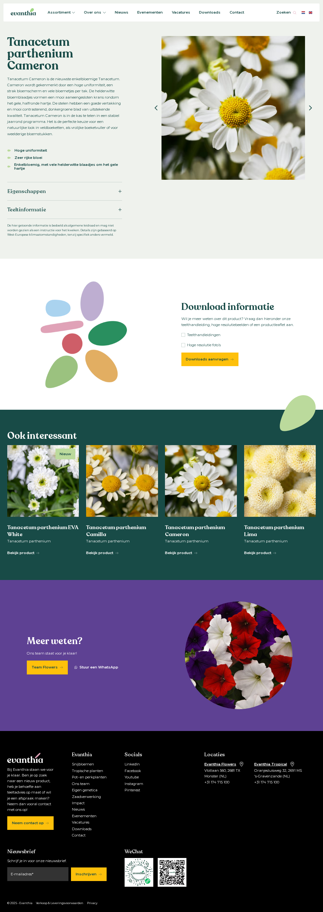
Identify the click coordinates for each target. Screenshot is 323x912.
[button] (156, 107)
